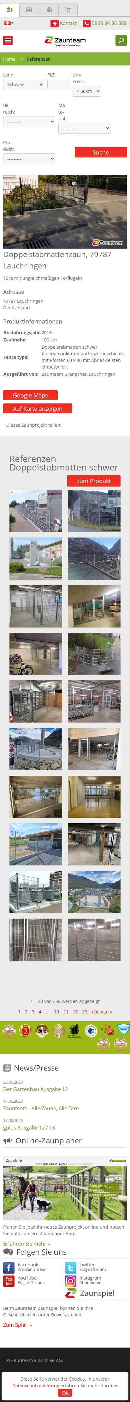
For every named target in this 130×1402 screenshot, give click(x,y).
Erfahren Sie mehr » (26, 1243)
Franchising (49, 9)
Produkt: (8, 145)
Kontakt (68, 23)
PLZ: (50, 75)
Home (9, 59)
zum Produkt (94, 481)
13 (84, 1012)
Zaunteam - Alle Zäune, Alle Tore (41, 1108)
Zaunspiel (97, 1293)
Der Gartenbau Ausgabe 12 (35, 1089)
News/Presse (36, 1067)
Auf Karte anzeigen (37, 408)
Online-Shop (68, 9)
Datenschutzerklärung (35, 1385)
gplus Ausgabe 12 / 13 (29, 1127)
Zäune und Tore (9, 9)
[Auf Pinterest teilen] (75, 425)
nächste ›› (102, 1012)
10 (56, 1012)
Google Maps (30, 395)
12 (75, 1012)
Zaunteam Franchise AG (36, 1360)
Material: (62, 111)
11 (65, 1012)
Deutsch (9, 23)
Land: (8, 75)
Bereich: (9, 108)
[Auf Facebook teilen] (67, 425)
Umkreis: (76, 78)
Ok (65, 1393)
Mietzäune (30, 9)
